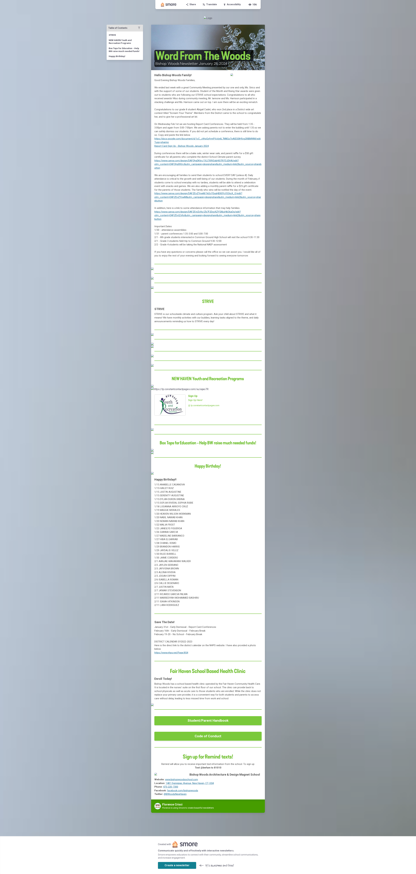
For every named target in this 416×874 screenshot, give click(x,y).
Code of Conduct (208, 736)
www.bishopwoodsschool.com (181, 779)
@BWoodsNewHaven (175, 794)
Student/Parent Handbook (208, 720)
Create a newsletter (177, 865)
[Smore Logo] (168, 4)
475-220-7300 (170, 786)
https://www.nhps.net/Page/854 (171, 652)
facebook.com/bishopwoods (182, 790)
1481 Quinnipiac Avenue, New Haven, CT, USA (190, 783)
